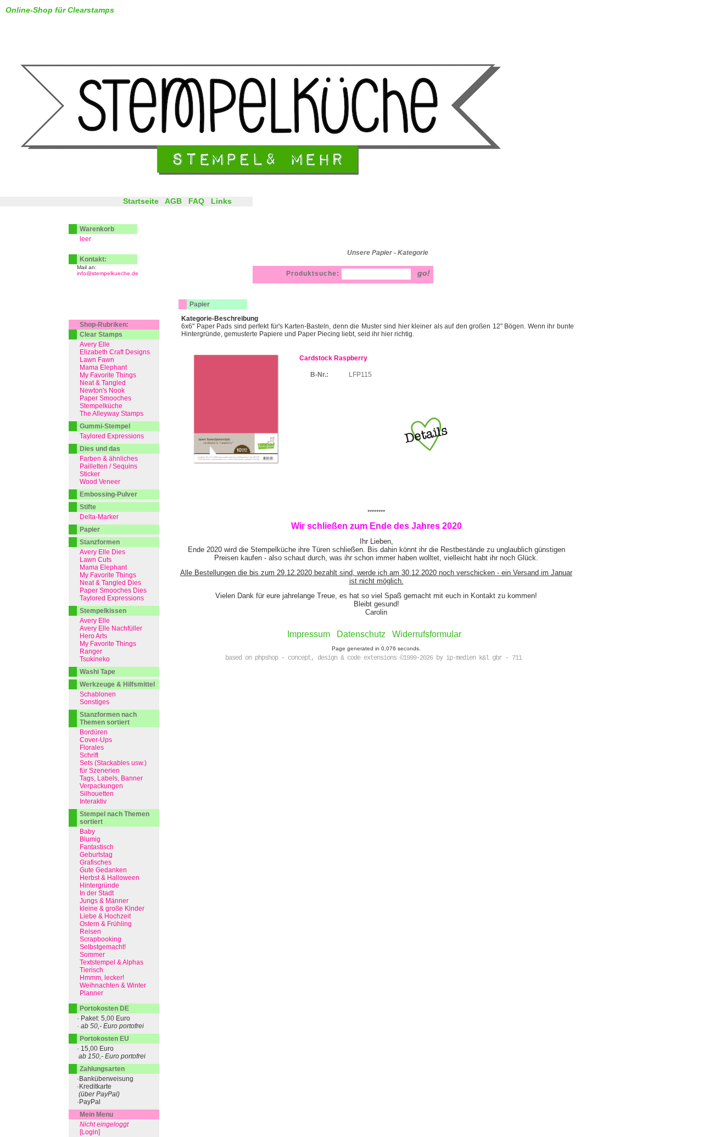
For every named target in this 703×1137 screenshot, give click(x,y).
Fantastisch (97, 847)
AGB (173, 201)
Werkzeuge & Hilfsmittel (117, 684)
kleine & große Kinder (112, 908)
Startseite (141, 201)
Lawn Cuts (95, 560)
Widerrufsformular (426, 634)
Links (221, 201)
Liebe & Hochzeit (105, 916)
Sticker (90, 474)
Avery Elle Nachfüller (111, 628)
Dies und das (100, 449)
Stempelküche (101, 406)
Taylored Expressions (112, 436)
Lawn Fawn (97, 360)
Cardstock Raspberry (333, 358)
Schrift (89, 755)
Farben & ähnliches (109, 458)
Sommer (92, 954)
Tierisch (91, 970)
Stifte (88, 507)
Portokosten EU (104, 1039)
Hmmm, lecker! (102, 978)
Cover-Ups (96, 740)
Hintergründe (99, 885)
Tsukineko (95, 659)
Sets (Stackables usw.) (113, 763)
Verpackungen (101, 786)
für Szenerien (100, 770)
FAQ (196, 201)
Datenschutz (361, 634)
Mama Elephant (103, 367)
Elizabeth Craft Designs (115, 352)
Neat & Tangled (103, 383)
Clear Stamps (101, 334)
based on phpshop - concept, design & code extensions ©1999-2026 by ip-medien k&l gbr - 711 (373, 658)
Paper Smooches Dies (113, 590)
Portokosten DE (104, 1008)
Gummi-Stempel (105, 426)
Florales (92, 747)
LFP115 (360, 374)
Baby (87, 831)
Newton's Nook (102, 390)
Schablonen (98, 694)
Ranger (91, 651)
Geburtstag (96, 855)
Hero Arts (93, 636)
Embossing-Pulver (108, 494)
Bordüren (94, 732)
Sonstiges (94, 702)
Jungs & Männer (104, 901)
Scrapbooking (100, 939)
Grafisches (95, 862)
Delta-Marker (99, 517)
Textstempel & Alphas (111, 962)
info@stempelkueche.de (107, 273)
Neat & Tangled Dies (110, 583)
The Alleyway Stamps (111, 413)
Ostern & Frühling (106, 924)
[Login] (90, 1132)
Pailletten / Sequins (108, 466)
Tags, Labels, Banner (111, 778)
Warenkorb (97, 229)
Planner (91, 993)
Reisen (90, 931)
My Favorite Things (108, 375)
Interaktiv (93, 801)
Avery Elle (95, 344)
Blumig (90, 839)
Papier (199, 304)
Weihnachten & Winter (113, 985)
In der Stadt (97, 893)
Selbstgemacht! (103, 947)
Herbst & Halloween (110, 878)
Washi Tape (97, 672)
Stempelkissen (103, 611)
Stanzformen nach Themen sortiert (108, 718)
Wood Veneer (100, 482)
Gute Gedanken (103, 870)
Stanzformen (100, 542)
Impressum (308, 634)
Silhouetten (97, 794)
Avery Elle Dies (102, 552)
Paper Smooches (105, 398)
